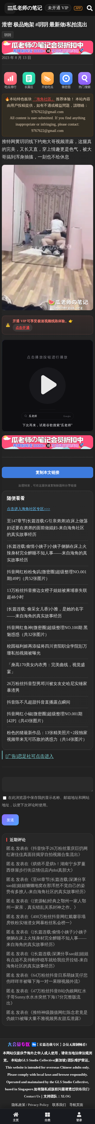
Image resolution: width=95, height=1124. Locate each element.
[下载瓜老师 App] (78, 8)
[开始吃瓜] (47, 80)
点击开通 (23, 328)
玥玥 (7, 35)
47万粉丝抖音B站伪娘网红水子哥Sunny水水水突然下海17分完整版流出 (46, 997)
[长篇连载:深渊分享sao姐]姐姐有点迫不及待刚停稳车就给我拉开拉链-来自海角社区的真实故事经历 (47, 959)
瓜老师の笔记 (27, 8)
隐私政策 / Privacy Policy (30, 1105)
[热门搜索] (84, 80)
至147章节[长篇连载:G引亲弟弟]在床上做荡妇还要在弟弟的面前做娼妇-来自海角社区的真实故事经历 (47, 528)
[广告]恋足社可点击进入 (30, 756)
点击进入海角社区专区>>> (28, 509)
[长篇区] (29, 80)
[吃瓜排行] (10, 80)
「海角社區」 (44, 99)
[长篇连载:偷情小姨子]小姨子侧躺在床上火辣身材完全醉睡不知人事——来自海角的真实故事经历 (47, 553)
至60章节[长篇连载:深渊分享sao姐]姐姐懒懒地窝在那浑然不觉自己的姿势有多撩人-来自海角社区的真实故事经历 (46, 885)
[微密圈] (66, 80)
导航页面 (76, 1105)
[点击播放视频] (47, 385)
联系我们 (59, 1105)
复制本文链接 (47, 472)
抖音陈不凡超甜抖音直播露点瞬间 (38, 702)
